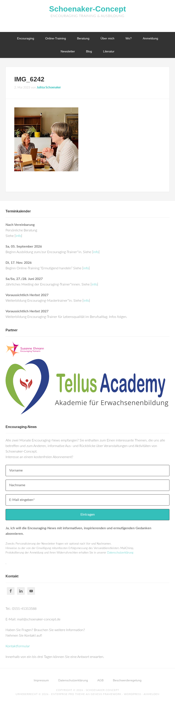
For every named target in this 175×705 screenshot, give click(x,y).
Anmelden (151, 694)
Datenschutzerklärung (120, 552)
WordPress (132, 694)
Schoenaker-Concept (87, 8)
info (18, 236)
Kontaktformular (18, 646)
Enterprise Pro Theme (68, 694)
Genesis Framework (106, 694)
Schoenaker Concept (102, 690)
